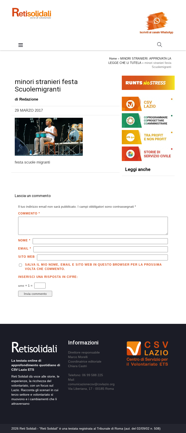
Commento (29, 213)
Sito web (26, 256)
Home (113, 58)
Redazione (28, 99)
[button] (160, 45)
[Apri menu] (20, 45)
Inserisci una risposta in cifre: (48, 277)
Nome (24, 240)
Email (24, 248)
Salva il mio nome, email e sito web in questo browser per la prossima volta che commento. (93, 267)
